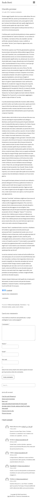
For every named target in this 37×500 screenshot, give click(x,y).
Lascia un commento (16, 12)
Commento (5, 324)
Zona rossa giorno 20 (22, 439)
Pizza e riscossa (6, 413)
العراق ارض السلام (27, 426)
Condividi (9, 290)
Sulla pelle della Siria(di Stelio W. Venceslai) (14, 404)
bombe (9, 307)
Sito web (4, 359)
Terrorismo (23, 304)
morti (17, 307)
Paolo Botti (7, 2)
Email (4, 351)
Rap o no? (5, 401)
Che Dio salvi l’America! (9, 396)
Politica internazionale (13, 304)
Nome (4, 343)
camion (14, 307)
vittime (21, 307)
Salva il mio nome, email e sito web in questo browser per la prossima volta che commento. (17, 371)
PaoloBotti (13, 466)
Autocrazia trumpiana (8, 399)
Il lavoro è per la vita (8, 411)
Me (8, 496)
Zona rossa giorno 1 (24, 466)
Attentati (4, 307)
